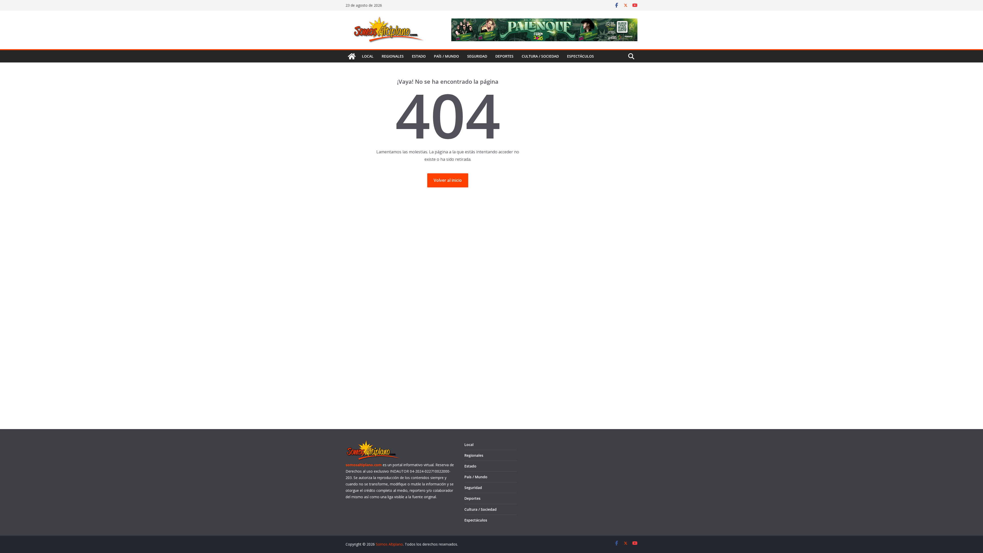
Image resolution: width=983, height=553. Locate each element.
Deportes (504, 56)
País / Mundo (446, 56)
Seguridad (477, 56)
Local (367, 56)
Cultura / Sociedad (540, 56)
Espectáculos (580, 56)
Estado (419, 56)
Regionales (393, 56)
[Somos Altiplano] (352, 56)
